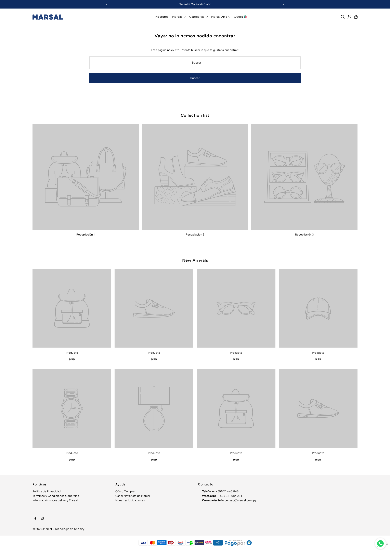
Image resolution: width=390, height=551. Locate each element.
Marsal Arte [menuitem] (219, 16)
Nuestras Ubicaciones (130, 500)
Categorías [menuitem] (197, 16)
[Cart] (356, 17)
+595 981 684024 (230, 496)
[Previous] (107, 4)
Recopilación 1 (85, 234)
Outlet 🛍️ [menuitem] (240, 16)
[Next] (283, 4)
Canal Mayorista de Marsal (132, 496)
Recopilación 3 (304, 234)
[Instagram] (42, 518)
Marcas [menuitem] (177, 16)
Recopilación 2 (195, 234)
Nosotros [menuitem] (162, 16)
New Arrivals (195, 260)
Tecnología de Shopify (69, 529)
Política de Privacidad (46, 491)
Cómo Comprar (125, 491)
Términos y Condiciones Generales (55, 496)
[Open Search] (342, 17)
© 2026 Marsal (42, 529)
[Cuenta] (349, 16)
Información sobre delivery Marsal (55, 500)
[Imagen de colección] (85, 177)
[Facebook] (35, 518)
